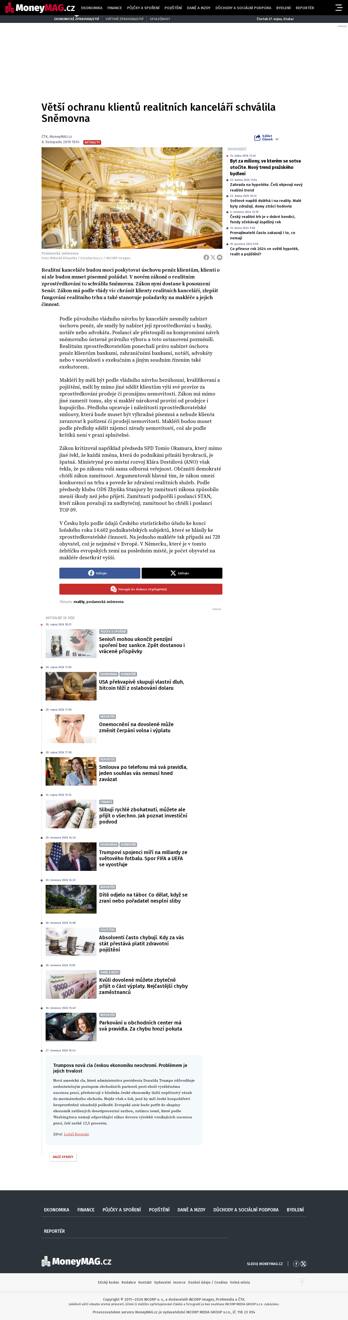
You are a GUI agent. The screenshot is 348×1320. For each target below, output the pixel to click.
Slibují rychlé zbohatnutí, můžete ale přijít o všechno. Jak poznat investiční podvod (143, 815)
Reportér (305, 8)
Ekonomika (91, 8)
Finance (115, 8)
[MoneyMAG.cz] (40, 7)
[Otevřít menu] (338, 7)
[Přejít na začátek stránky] (302, 1282)
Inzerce (179, 1282)
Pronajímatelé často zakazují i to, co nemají (262, 235)
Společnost (160, 19)
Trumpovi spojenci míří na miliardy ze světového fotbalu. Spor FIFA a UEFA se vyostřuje (143, 858)
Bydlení (283, 8)
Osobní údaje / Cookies (207, 1282)
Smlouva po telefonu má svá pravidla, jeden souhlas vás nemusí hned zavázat (143, 773)
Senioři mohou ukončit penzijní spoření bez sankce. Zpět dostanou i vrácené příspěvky (142, 645)
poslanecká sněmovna (105, 602)
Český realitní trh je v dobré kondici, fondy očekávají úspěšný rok (262, 219)
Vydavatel (162, 1282)
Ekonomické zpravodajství (76, 19)
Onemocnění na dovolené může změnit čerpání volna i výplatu (136, 727)
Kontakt (145, 1282)
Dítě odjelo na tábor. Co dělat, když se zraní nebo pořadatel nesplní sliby (143, 898)
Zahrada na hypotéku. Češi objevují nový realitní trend (266, 187)
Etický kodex (108, 1282)
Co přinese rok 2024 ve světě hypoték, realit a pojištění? (264, 251)
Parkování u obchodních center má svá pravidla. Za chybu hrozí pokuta (140, 1026)
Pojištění (173, 8)
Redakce (129, 1282)
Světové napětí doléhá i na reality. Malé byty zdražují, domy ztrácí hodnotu (265, 203)
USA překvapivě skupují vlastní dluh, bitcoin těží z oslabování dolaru (141, 685)
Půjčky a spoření (143, 8)
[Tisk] (219, 257)
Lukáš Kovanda (76, 1134)
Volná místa (240, 1282)
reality (79, 602)
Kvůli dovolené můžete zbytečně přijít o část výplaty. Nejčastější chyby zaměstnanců (143, 986)
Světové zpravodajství (124, 19)
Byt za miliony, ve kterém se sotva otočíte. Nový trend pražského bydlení (265, 167)
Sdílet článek (267, 137)
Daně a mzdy (198, 8)
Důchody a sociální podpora (243, 8)
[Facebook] (206, 257)
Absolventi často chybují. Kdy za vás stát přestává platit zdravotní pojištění (141, 943)
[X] (213, 257)
